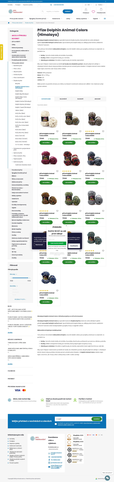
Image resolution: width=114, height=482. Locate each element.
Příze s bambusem (19, 77)
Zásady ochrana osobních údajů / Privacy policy (17, 456)
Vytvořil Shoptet (102, 478)
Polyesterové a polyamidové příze (22, 149)
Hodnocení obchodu (15, 446)
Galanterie (15, 199)
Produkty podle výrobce (19, 60)
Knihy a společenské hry (19, 241)
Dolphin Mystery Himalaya (22, 104)
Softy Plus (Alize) (20, 113)
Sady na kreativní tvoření (20, 192)
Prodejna (17, 5)
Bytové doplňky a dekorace (20, 220)
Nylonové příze (18, 153)
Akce (15, 289)
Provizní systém (14, 463)
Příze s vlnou (17, 68)
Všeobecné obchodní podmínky (16, 452)
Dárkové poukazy (17, 47)
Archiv (10, 332)
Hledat (68, 11)
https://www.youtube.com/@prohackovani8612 (56, 467)
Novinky (15, 38)
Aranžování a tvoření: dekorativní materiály (19, 56)
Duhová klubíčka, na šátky (20, 185)
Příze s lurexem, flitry (20, 156)
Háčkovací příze (17, 182)
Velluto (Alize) (19, 110)
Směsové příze (18, 74)
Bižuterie (15, 226)
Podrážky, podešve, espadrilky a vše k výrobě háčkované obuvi (20, 215)
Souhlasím (74, 246)
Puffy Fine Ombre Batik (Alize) (22, 126)
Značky (14, 258)
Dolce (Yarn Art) (20, 135)
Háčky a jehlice (16, 195)
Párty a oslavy (16, 232)
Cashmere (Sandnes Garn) (23, 165)
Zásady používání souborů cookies (17, 459)
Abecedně (97, 99)
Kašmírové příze (18, 162)
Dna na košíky (16, 211)
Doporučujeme (46, 99)
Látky (13, 44)
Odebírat (97, 419)
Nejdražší (80, 99)
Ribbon (14, 176)
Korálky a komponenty (19, 205)
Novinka (15, 292)
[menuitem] (17, 18)
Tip (14, 295)
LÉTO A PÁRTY (16, 41)
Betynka (17, 83)
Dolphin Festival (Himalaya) (23, 101)
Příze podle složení (18, 63)
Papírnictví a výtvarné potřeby (19, 245)
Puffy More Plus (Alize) (21, 132)
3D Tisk (14, 252)
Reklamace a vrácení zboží (16, 448)
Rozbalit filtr (20, 299)
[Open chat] (107, 478)
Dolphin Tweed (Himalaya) (23, 107)
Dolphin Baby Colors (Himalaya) (21, 97)
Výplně (14, 208)
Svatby (14, 235)
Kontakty (10, 5)
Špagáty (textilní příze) (19, 173)
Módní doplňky (16, 229)
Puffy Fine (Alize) (20, 119)
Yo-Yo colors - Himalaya (22, 144)
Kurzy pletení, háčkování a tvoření (20, 51)
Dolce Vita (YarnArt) (21, 142)
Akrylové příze (18, 71)
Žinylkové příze (18, 80)
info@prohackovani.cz (56, 453)
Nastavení (39, 245)
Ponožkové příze (17, 170)
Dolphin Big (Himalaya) (22, 94)
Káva (13, 249)
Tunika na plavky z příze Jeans (17, 343)
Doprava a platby (28, 5)
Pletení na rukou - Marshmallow (17, 188)
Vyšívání (14, 202)
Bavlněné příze (18, 65)
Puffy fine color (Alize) (21, 122)
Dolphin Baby (19, 91)
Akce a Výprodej (19, 35)
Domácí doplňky (17, 223)
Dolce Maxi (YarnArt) (21, 138)
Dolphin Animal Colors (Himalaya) (22, 87)
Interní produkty (17, 255)
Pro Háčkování (55, 460)
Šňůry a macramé (17, 179)
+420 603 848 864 (56, 457)
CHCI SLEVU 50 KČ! (57, 243)
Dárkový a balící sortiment (20, 238)
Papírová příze (18, 159)
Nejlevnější (63, 99)
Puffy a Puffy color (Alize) (22, 116)
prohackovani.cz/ (56, 463)
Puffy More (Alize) (20, 129)
